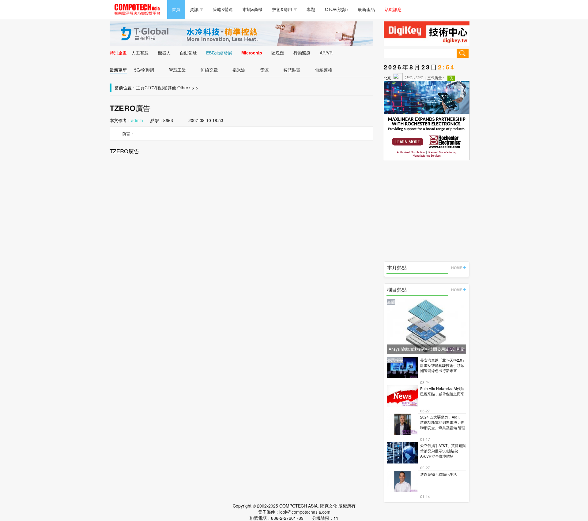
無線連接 (323, 70)
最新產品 (366, 9)
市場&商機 (252, 9)
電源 (264, 70)
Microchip (251, 53)
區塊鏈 (277, 53)
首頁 (176, 9)
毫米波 (238, 70)
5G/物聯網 (144, 70)
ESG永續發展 (219, 53)
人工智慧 (140, 53)
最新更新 (118, 70)
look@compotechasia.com (304, 512)
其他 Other (178, 87)
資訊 (194, 9)
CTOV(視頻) (336, 9)
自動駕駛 (188, 53)
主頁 (140, 87)
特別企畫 (118, 53)
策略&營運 (223, 9)
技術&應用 (282, 9)
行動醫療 (302, 53)
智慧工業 (177, 70)
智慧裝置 (291, 70)
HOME (456, 267)
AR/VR (326, 53)
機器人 (164, 53)
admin (137, 120)
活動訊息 (393, 9)
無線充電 (209, 70)
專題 (311, 9)
